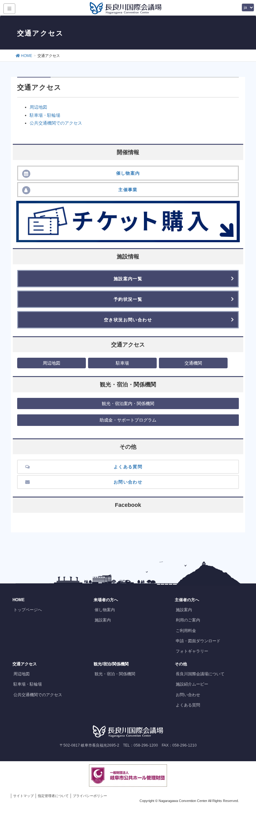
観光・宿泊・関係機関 (115, 674)
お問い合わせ (188, 694)
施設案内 (103, 620)
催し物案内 (105, 609)
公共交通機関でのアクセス (56, 122)
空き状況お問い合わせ (128, 319)
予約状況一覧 (128, 299)
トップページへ (27, 609)
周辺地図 (38, 107)
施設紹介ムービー (192, 684)
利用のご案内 (188, 620)
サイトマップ (23, 796)
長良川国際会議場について (200, 674)
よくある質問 (188, 705)
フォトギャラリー (192, 651)
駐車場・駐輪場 (45, 115)
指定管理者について (53, 796)
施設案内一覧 (128, 278)
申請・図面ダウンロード (198, 641)
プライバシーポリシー (90, 796)
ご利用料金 (186, 630)
